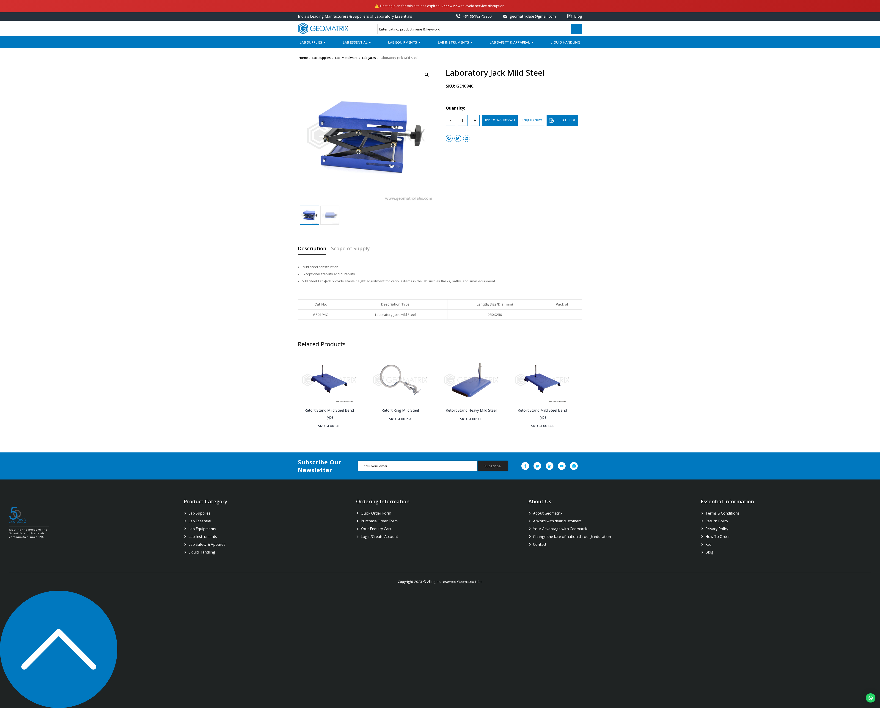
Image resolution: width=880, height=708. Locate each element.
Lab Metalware (346, 57)
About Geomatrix (547, 513)
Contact (539, 544)
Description (312, 248)
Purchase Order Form (379, 520)
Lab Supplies (311, 42)
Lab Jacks (369, 57)
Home (303, 57)
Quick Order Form (376, 513)
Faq (708, 544)
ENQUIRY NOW (532, 120)
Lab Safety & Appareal (510, 42)
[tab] (314, 250)
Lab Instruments (453, 42)
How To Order (717, 536)
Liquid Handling (565, 42)
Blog (709, 552)
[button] (870, 697)
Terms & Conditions (722, 513)
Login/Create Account (379, 536)
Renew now (450, 5)
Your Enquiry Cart (376, 528)
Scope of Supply (350, 248)
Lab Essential (355, 42)
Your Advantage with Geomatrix (560, 528)
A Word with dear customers (557, 520)
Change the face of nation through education (572, 536)
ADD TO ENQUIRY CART (499, 120)
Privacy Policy (716, 528)
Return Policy (716, 520)
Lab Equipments (402, 42)
